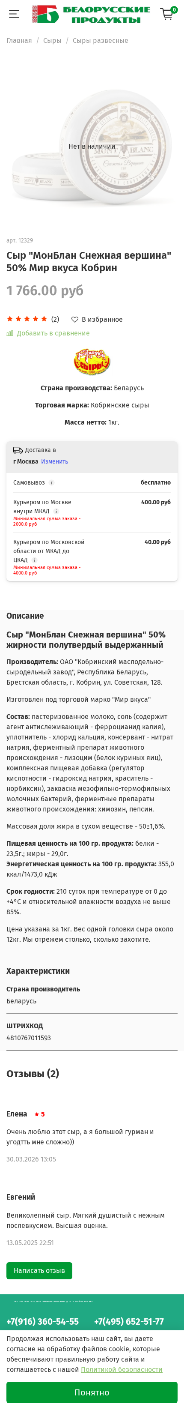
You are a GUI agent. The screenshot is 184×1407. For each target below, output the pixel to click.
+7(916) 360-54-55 (42, 1322)
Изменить (54, 461)
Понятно (92, 1392)
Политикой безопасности (122, 1369)
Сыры (52, 40)
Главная (19, 40)
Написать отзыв (39, 1270)
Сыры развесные (100, 40)
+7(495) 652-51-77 (129, 1322)
